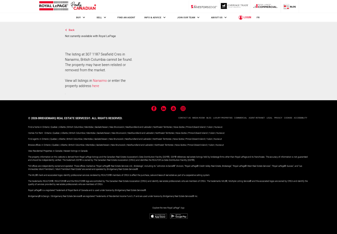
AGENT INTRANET (257, 118)
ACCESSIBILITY (300, 118)
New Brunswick (117, 127)
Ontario (45, 127)
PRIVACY (278, 118)
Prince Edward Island (195, 127)
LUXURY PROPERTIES (222, 118)
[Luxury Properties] (235, 6)
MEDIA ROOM (198, 118)
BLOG (208, 118)
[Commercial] (266, 6)
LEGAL (269, 118)
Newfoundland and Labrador (138, 127)
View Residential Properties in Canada (45, 151)
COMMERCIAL (240, 118)
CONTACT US (184, 118)
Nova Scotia (179, 127)
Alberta (62, 127)
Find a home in (35, 127)
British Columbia (75, 127)
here (95, 86)
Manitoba (88, 127)
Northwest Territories (162, 127)
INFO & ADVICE (152, 17)
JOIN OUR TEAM (186, 17)
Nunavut (218, 127)
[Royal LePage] (67, 6)
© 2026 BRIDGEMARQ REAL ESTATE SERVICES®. (59, 118)
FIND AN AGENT (126, 17)
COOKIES (288, 118)
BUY (78, 17)
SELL (99, 17)
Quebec (54, 127)
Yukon (210, 127)
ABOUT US (216, 17)
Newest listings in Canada (76, 151)
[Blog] (290, 6)
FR (258, 17)
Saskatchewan (101, 127)
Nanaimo (100, 80)
